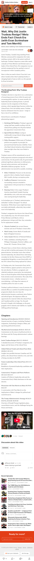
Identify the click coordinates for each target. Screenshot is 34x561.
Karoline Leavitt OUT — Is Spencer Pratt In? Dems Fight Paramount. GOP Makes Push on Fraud (20, 511)
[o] (4, 480)
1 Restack (20, 436)
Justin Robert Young (6, 49)
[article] (17, 480)
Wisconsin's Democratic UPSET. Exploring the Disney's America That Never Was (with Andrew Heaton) (19, 518)
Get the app (25, 553)
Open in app (8, 27)
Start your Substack (12, 553)
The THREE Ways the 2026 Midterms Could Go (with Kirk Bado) (19, 486)
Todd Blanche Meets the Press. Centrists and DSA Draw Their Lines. (20, 505)
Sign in (30, 2)
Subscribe (24, 2)
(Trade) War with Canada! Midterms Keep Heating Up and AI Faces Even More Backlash (20, 479)
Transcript (21, 27)
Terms (24, 547)
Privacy (20, 547)
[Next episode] (5, 22)
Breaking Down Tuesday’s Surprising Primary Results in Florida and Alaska (19, 492)
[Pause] (1, 22)
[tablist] (8, 447)
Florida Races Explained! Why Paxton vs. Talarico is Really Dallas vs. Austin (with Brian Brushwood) (20, 499)
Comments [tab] (5, 447)
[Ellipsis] (32, 463)
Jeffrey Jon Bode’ (9, 463)
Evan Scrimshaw (19, 49)
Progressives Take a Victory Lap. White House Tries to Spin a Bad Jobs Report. (19, 524)
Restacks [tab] (12, 447)
